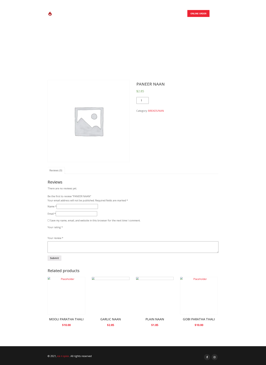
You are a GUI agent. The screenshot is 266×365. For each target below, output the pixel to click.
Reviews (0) (55, 170)
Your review (55, 238)
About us (115, 13)
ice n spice (63, 356)
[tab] (56, 170)
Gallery (143, 13)
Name (52, 206)
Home (101, 13)
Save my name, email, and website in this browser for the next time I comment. (95, 220)
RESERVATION (160, 13)
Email (52, 213)
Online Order (198, 13)
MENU (129, 13)
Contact (179, 13)
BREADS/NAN (128, 40)
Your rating (55, 227)
